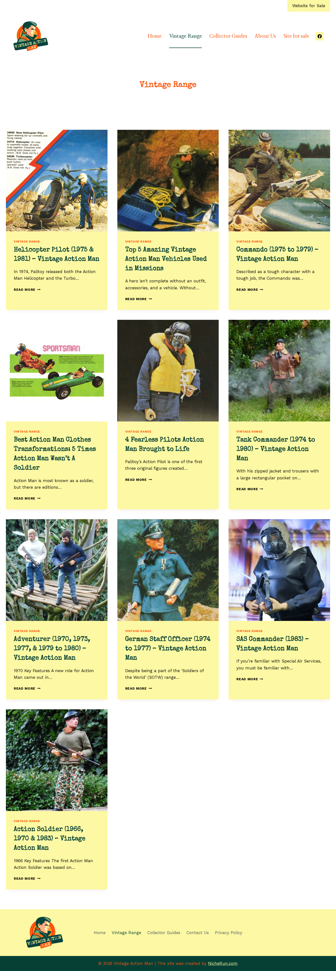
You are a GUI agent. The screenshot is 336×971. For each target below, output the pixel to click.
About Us (265, 36)
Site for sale (296, 36)
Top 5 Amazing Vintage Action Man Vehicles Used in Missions (166, 259)
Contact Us (197, 932)
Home (155, 36)
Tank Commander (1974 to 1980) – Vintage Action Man (275, 449)
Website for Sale (308, 5)
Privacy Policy (228, 932)
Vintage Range (185, 36)
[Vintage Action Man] (30, 36)
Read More (27, 289)
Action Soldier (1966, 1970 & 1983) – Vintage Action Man (49, 839)
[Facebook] (319, 36)
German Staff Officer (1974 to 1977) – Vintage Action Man (168, 649)
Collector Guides (228, 36)
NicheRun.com (223, 963)
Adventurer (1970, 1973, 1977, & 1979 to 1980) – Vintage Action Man (52, 649)
